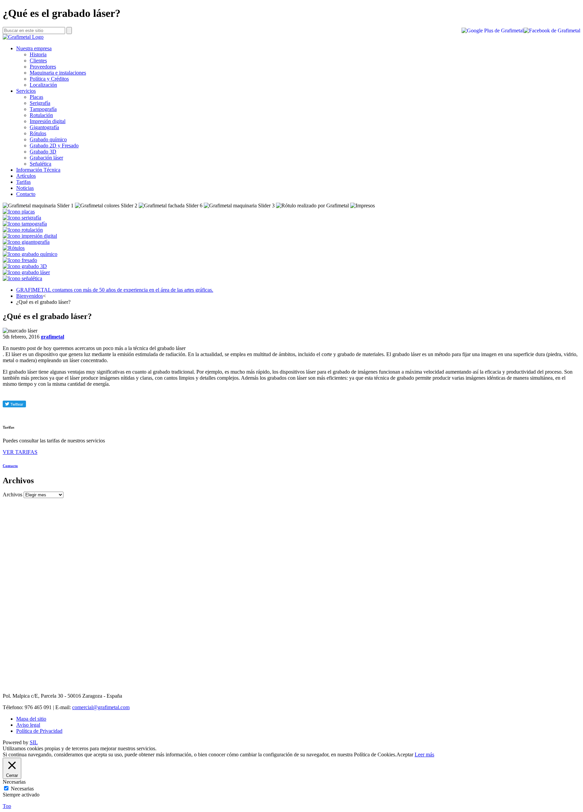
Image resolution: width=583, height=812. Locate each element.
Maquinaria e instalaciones (58, 73)
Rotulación (41, 115)
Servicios (26, 91)
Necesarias (22, 788)
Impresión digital (47, 121)
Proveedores (43, 66)
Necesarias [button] (14, 782)
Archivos (12, 494)
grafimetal (52, 337)
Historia (38, 54)
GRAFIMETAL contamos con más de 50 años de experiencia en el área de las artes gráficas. (114, 290)
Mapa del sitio (31, 719)
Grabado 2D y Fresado (54, 145)
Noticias (25, 188)
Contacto (25, 194)
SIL (34, 742)
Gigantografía (44, 127)
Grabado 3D (43, 151)
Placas (36, 97)
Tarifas (23, 182)
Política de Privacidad (39, 731)
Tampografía (43, 109)
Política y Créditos (49, 79)
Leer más (424, 754)
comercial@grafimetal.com (101, 707)
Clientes (38, 60)
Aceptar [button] (404, 754)
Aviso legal (28, 725)
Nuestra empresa (34, 48)
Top (7, 806)
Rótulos (38, 133)
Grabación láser (46, 158)
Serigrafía (40, 103)
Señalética (40, 164)
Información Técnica (38, 170)
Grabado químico (48, 139)
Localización (43, 85)
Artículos (26, 176)
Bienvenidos (29, 296)
